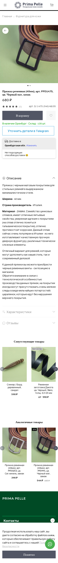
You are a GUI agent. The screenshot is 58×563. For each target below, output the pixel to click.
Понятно (29, 554)
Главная (7, 16)
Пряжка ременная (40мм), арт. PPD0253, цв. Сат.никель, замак (14, 469)
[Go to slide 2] (30, 85)
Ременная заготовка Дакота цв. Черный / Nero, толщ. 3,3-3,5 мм (43, 388)
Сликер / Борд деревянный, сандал (14, 387)
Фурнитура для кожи (28, 16)
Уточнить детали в (28, 131)
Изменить (31, 145)
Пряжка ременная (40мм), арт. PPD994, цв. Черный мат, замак (43, 471)
